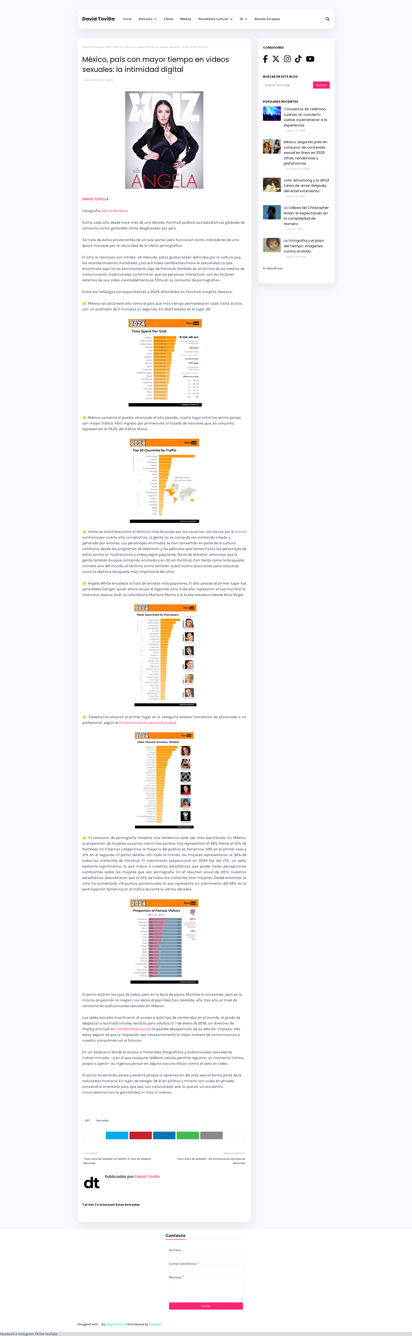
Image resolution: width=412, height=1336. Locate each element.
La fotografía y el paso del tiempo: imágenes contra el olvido (304, 246)
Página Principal (93, 47)
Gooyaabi (155, 1324)
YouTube (51, 1334)
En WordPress (273, 268)
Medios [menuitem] (185, 19)
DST (108, 47)
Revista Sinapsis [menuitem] (267, 19)
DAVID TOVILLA (95, 199)
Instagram (26, 1334)
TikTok (39, 1334)
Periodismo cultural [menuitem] (213, 19)
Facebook (7, 1334)
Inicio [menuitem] (127, 19)
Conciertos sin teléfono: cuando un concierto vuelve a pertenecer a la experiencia (305, 117)
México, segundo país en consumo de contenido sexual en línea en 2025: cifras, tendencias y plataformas (305, 152)
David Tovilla (98, 18)
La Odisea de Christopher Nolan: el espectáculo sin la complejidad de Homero (306, 215)
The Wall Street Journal (133, 1029)
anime (240, 531)
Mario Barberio (115, 210)
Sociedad (102, 1120)
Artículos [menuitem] (145, 19)
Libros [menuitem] (168, 19)
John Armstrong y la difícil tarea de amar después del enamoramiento (306, 185)
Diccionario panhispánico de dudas (147, 722)
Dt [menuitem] (241, 19)
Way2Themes (115, 1324)
